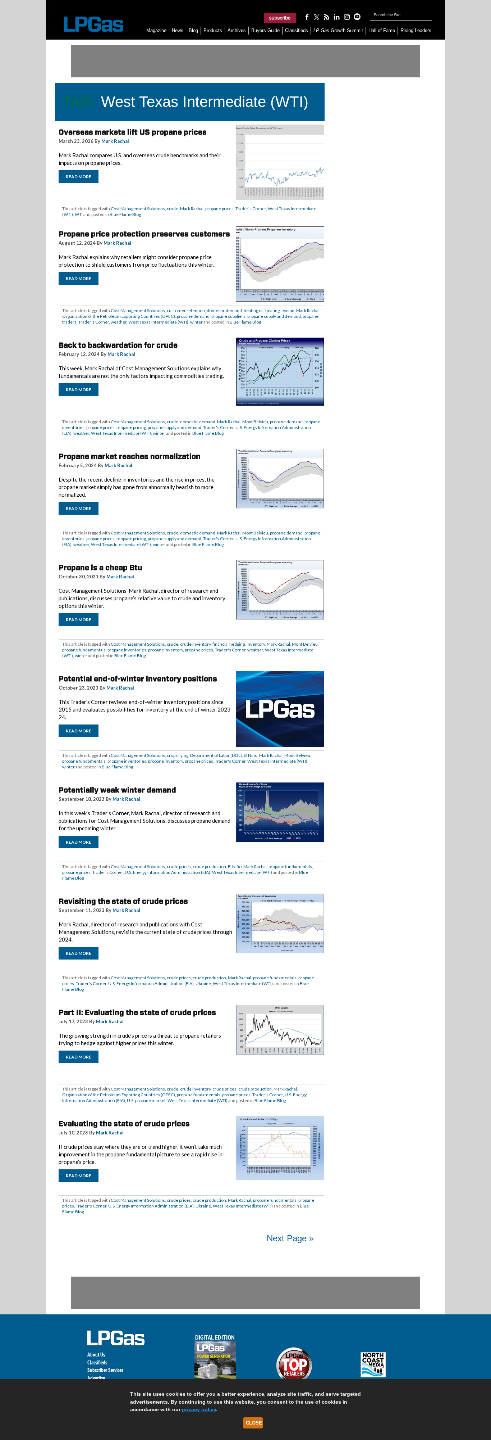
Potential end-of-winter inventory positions (138, 678)
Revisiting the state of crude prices (123, 901)
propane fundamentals (84, 650)
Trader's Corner (250, 208)
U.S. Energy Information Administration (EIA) (167, 872)
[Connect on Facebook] (307, 16)
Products (212, 30)
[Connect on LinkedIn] (337, 16)
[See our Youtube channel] (357, 16)
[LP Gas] (87, 24)
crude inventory (195, 644)
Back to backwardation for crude (118, 345)
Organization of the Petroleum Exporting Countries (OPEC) (118, 316)
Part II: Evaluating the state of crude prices (137, 1012)
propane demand (193, 316)
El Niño (250, 755)
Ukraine (203, 983)
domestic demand (224, 310)
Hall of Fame (381, 30)
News (177, 30)
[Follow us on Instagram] (347, 16)
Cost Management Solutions (138, 208)
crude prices (179, 866)
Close (254, 1423)
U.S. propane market (146, 1100)
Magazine (156, 30)
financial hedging (228, 644)
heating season (279, 310)
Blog (193, 30)
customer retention (186, 310)
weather (119, 322)
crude (172, 208)
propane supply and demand (274, 316)
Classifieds (296, 30)
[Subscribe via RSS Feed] (327, 16)
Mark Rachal (115, 141)
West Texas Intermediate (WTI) (158, 322)
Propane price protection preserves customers (144, 234)
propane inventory (165, 650)
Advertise (96, 1377)
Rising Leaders (415, 30)
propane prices (219, 208)
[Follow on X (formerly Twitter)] (317, 16)
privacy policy (199, 1409)
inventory (256, 644)
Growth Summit (338, 30)
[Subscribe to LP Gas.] (280, 18)
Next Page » (290, 1238)
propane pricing (131, 427)
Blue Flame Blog (125, 214)
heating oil (253, 310)
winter (196, 322)
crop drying (177, 755)
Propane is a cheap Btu (100, 567)
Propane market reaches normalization (130, 456)
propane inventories (126, 650)
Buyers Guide (265, 30)
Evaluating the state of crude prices (124, 1123)
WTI (79, 214)
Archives (237, 30)
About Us (96, 1354)
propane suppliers (228, 316)
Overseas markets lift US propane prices (133, 132)
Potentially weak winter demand (117, 790)
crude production (209, 866)
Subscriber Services (105, 1370)
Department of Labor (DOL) (216, 755)
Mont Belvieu (255, 421)
